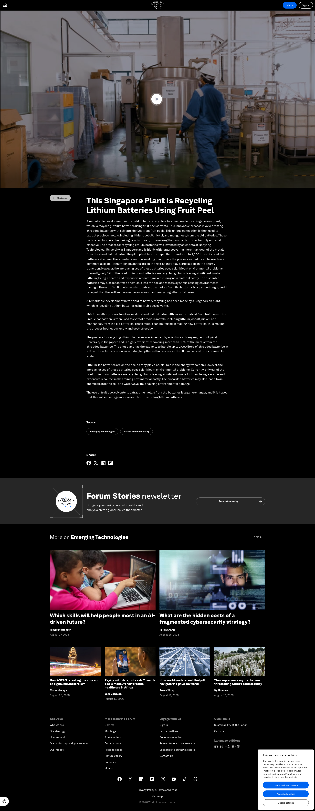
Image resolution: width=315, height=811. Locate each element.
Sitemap (157, 796)
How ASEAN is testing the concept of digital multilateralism (74, 682)
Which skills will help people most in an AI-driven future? (102, 618)
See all (259, 537)
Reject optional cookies (286, 785)
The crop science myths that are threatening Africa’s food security (238, 682)
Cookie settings (286, 802)
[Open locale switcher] (4, 801)
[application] (157, 99)
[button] (157, 99)
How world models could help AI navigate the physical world (182, 682)
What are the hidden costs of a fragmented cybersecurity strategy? (205, 618)
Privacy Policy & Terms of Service (157, 789)
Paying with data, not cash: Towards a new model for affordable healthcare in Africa (130, 683)
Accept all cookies (286, 794)
